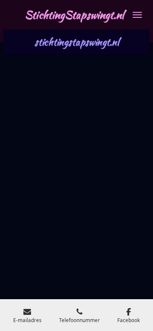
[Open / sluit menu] (137, 14)
